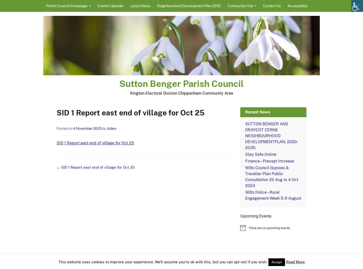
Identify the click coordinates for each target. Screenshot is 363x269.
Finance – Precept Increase (269, 161)
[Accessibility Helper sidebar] (357, 6)
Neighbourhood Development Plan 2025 (189, 6)
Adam (111, 129)
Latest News (140, 6)
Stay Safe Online (260, 154)
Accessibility (297, 6)
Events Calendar (111, 6)
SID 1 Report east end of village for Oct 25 (95, 143)
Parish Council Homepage (66, 6)
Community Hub (240, 6)
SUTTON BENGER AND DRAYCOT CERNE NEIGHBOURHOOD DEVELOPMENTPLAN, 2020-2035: (271, 136)
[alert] (273, 228)
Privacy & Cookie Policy (217, 263)
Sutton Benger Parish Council (181, 84)
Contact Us (272, 6)
